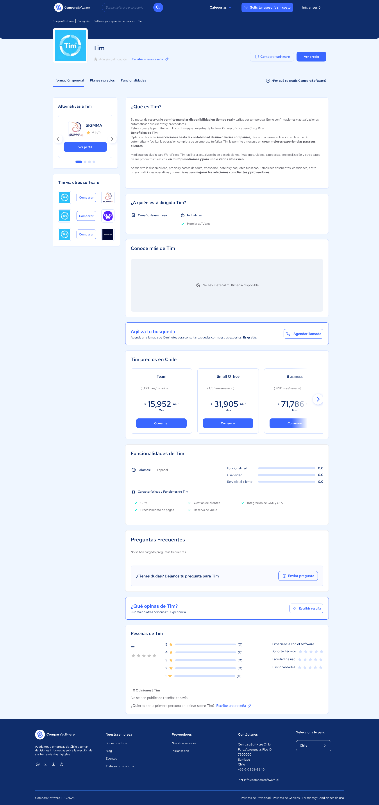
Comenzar (228, 423)
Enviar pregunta (301, 575)
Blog (109, 751)
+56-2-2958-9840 (251, 769)
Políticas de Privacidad (256, 798)
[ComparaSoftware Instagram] (61, 764)
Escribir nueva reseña (147, 59)
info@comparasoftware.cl (261, 780)
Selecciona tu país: (310, 732)
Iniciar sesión (312, 7)
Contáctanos (248, 734)
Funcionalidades (133, 80)
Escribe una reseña (231, 705)
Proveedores (182, 734)
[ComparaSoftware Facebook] (53, 764)
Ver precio (311, 57)
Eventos (111, 758)
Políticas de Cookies (286, 798)
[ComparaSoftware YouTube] (45, 764)
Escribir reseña (310, 608)
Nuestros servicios (184, 743)
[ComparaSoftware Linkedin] (37, 764)
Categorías (218, 7)
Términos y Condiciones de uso (323, 798)
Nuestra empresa (119, 734)
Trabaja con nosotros (120, 766)
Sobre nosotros (116, 743)
